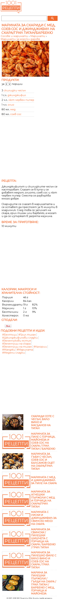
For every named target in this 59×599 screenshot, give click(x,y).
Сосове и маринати (15, 36)
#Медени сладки (13, 352)
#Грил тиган (27, 334)
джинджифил (17, 95)
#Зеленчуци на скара (16, 343)
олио (11, 104)
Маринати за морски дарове (20, 39)
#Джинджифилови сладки (20, 337)
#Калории (40, 346)
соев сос (15, 114)
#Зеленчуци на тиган (17, 346)
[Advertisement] (29, 148)
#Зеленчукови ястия (16, 340)
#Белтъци (9, 334)
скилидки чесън (15, 90)
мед (13, 109)
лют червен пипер (21, 99)
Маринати (38, 36)
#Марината (25, 349)
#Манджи (8, 349)
